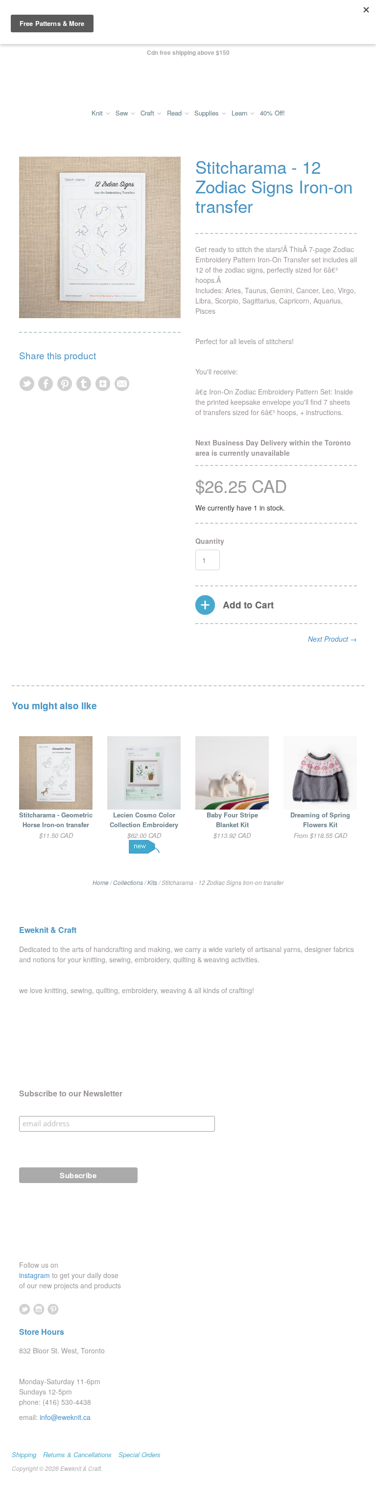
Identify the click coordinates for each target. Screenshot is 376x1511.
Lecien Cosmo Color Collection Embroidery (144, 820)
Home (101, 882)
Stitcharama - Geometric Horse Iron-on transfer (56, 820)
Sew (123, 113)
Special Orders (139, 1454)
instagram (35, 1275)
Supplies (207, 113)
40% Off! (272, 113)
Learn (240, 113)
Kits (152, 882)
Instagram (39, 1309)
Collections (128, 882)
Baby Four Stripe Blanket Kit (232, 820)
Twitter (24, 1309)
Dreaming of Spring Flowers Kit (320, 820)
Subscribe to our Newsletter (70, 1093)
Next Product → (332, 639)
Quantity (209, 541)
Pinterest (53, 1309)
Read (175, 113)
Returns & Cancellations (77, 1454)
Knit (98, 113)
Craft (148, 113)
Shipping (24, 1454)
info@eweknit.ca (65, 1417)
